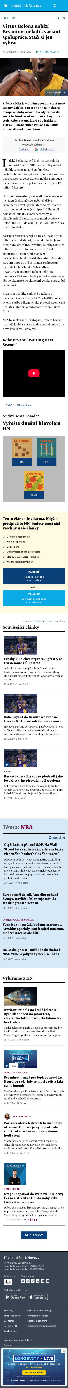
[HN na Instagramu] (32, 1281)
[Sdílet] (57, 18)
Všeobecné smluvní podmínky (42, 1326)
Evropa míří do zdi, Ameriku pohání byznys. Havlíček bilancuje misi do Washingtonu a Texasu (30, 899)
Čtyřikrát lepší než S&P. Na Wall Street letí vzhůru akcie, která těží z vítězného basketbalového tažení (34, 849)
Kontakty (8, 1311)
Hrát (22, 461)
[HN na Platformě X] (23, 1281)
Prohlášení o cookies (37, 1316)
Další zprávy (34, 1235)
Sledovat (24, 149)
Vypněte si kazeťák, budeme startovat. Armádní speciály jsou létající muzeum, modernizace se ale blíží (33, 929)
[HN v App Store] (38, 1297)
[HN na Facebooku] (28, 1281)
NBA (27, 827)
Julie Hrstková (22, 1116)
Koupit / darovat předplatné (18, 1340)
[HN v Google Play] (15, 1297)
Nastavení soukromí (37, 1321)
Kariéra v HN (10, 1326)
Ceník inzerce (10, 1331)
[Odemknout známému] (63, 18)
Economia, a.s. (25, 1263)
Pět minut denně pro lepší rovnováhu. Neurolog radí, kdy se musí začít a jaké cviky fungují (34, 1081)
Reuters (57, 93)
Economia (9, 1321)
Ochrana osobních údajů (39, 1311)
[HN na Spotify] (42, 1281)
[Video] (6, 764)
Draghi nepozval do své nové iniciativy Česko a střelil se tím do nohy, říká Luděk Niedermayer (33, 1198)
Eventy (7, 1345)
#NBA (9, 405)
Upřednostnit (47, 149)
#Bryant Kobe (24, 405)
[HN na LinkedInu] (37, 1281)
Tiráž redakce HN (12, 1316)
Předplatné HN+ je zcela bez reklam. (49, 621)
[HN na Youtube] (47, 1281)
